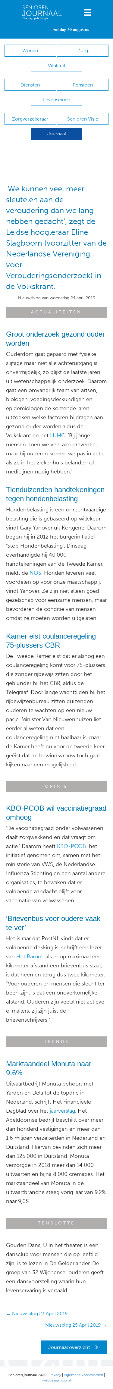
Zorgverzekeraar (30, 119)
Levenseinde (56, 99)
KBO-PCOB (72, 846)
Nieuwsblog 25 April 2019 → (76, 1325)
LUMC (57, 435)
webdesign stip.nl (56, 1380)
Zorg (82, 50)
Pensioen (83, 85)
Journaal (56, 134)
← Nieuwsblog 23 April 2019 (37, 1313)
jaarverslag (62, 1111)
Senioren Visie (82, 119)
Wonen (30, 50)
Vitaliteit (56, 65)
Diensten (30, 85)
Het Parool (29, 956)
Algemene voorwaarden (83, 1375)
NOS (35, 573)
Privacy (55, 1375)
